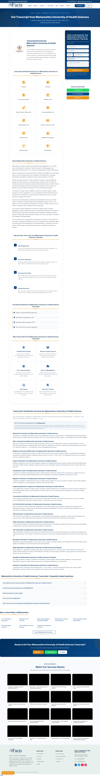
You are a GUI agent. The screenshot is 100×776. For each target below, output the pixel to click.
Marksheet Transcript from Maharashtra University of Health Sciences (35, 433)
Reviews (62, 5)
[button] (44, 583)
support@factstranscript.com (85, 1)
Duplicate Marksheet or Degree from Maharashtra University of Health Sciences (38, 486)
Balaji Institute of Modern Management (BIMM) (43, 619)
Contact (68, 5)
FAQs (57, 5)
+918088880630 (81, 758)
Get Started (79, 5)
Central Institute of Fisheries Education (26, 626)
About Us (35, 5)
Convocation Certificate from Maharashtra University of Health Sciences (36, 496)
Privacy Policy (59, 758)
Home (29, 5)
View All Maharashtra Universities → (44, 632)
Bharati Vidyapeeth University (6, 626)
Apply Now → (38, 652)
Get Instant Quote (9, 772)
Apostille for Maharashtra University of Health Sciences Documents (34, 557)
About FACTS (40, 753)
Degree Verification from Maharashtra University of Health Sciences (35, 461)
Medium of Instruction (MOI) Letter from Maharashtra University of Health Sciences (39, 451)
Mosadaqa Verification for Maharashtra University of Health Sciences (35, 539)
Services (42, 5)
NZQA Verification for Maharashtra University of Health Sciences (33, 522)
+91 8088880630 (72, 1)
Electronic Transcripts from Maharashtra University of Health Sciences (35, 565)
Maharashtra (45, 13)
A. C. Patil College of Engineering (6, 619)
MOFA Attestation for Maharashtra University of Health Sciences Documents (37, 547)
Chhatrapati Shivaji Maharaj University (44, 626)
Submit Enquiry (78, 70)
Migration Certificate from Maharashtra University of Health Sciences (35, 478)
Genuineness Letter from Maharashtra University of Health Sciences (35, 470)
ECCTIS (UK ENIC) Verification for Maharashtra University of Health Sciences (37, 504)
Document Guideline (61, 756)
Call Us (63, 652)
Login (89, 6)
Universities (50, 5)
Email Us (79, 97)
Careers (58, 761)
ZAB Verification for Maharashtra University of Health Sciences (33, 514)
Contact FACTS (40, 761)
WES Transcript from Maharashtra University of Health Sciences (33, 441)
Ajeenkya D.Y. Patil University (23, 619)
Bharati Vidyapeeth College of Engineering (80, 619)
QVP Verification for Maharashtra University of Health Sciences (33, 530)
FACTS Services (60, 753)
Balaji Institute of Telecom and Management (61, 619)
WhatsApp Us (78, 90)
